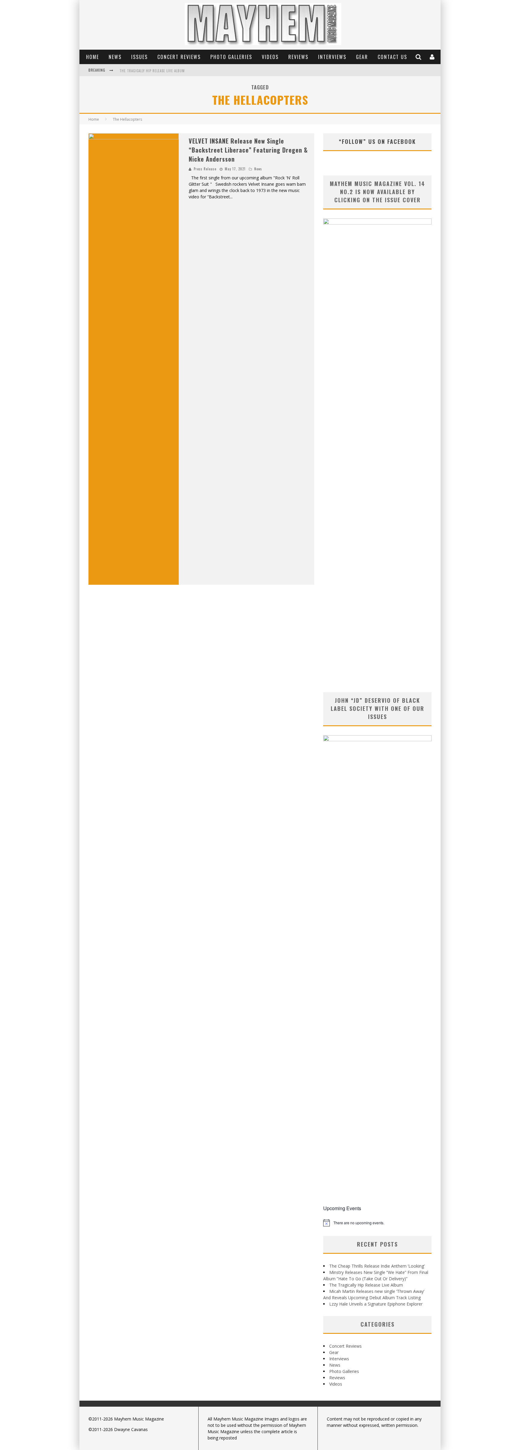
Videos (270, 56)
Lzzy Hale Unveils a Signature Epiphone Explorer (375, 1304)
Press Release (205, 168)
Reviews (298, 56)
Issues (139, 56)
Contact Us (392, 56)
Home (92, 56)
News (115, 56)
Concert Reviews (179, 56)
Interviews (332, 56)
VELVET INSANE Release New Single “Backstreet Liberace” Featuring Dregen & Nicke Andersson (248, 149)
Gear (362, 56)
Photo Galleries (231, 56)
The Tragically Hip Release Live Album (152, 70)
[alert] (377, 1222)
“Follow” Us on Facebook (377, 141)
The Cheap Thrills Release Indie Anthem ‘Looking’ (377, 1266)
